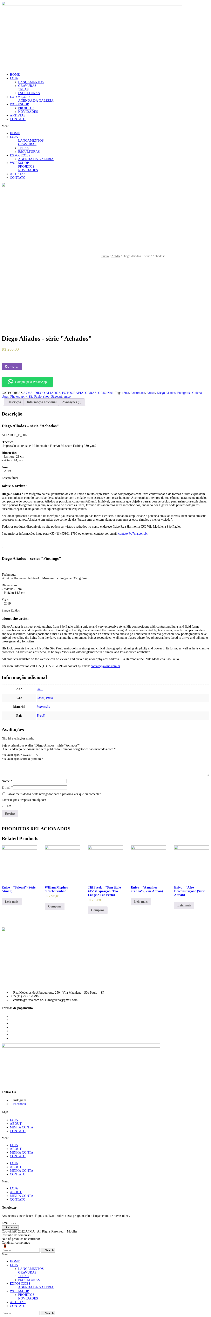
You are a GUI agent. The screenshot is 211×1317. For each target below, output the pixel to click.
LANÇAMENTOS (31, 82)
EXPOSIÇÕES (20, 97)
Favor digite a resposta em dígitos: (24, 800)
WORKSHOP (19, 104)
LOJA (14, 78)
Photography (18, 396)
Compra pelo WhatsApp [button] (31, 382)
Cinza (40, 698)
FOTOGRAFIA (72, 392)
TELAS (23, 89)
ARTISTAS (18, 115)
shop (46, 396)
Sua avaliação (12, 755)
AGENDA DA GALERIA (36, 100)
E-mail (7, 787)
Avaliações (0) (71, 402)
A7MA (115, 256)
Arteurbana (137, 392)
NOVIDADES (28, 111)
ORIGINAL (106, 392)
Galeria (197, 392)
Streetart (56, 396)
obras (5, 396)
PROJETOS (26, 108)
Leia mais (11, 901)
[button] (105, 126)
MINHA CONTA (21, 1127)
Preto (49, 698)
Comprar (12, 366)
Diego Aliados (166, 392)
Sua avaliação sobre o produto (22, 759)
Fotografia (184, 392)
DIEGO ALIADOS (47, 392)
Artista (151, 392)
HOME (15, 74)
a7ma (125, 392)
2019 (40, 689)
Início (105, 256)
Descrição (14, 402)
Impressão (43, 706)
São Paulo (35, 396)
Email (6, 1223)
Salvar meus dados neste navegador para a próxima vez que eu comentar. (54, 794)
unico (67, 396)
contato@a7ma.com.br (133, 533)
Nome (7, 781)
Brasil (41, 715)
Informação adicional (41, 402)
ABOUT (16, 1123)
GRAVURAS (27, 85)
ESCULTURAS (29, 93)
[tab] (14, 402)
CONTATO (18, 119)
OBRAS (90, 392)
